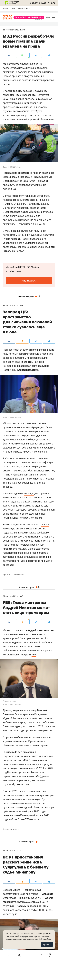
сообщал (29, 493)
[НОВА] (28, 17)
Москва (21, 9)
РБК (34, 654)
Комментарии (29, 296)
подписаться (29, 280)
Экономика (19, 575)
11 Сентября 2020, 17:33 (14, 30)
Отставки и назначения (12, 829)
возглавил (29, 791)
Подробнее (46, 939)
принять (47, 944)
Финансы (7, 575)
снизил (45, 524)
